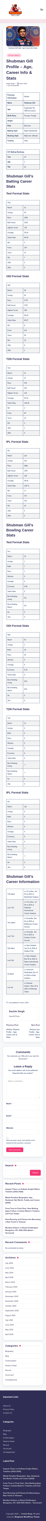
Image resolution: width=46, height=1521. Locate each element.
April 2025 (9, 1334)
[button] (14, 1016)
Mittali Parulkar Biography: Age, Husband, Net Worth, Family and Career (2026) (22, 1200)
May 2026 (9, 1273)
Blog (7, 1356)
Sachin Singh (17, 1011)
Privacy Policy (8, 1409)
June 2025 (9, 1325)
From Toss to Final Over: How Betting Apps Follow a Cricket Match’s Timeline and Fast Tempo (22, 1211)
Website (9, 1128)
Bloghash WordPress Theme (27, 1517)
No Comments (14, 85)
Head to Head (10, 1366)
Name (9, 1104)
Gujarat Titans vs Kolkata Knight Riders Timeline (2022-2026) (22, 1190)
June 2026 (9, 1268)
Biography (9, 1351)
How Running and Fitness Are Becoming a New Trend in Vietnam (23, 1220)
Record (8, 1370)
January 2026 (10, 1292)
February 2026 (11, 1287)
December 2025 (11, 1296)
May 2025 (9, 1330)
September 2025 (12, 1311)
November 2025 (11, 1301)
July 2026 (9, 1263)
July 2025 (9, 1320)
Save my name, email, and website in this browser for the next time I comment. (20, 1141)
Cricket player (14, 55)
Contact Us (7, 1413)
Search (9, 1165)
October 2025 (10, 1306)
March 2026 (10, 1282)
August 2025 (10, 1315)
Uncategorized (11, 1380)
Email (9, 1116)
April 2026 (9, 1277)
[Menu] (41, 9)
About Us (6, 1406)
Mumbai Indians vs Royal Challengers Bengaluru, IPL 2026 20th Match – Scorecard (21, 1230)
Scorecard (9, 1375)
